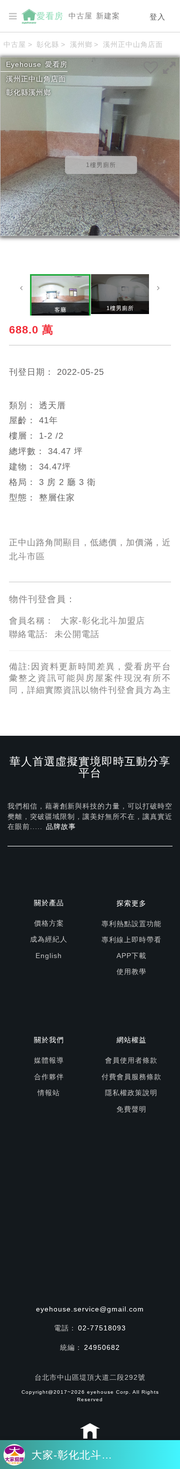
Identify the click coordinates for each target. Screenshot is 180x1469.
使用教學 (131, 972)
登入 (158, 16)
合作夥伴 (49, 1077)
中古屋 (80, 15)
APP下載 (131, 956)
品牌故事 (61, 826)
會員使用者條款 (131, 1060)
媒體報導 (49, 1060)
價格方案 (49, 923)
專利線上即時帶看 (132, 940)
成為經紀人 (49, 939)
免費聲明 (131, 1109)
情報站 (49, 1093)
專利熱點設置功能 (132, 924)
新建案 (108, 15)
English (49, 956)
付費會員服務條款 (132, 1077)
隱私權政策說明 (131, 1093)
